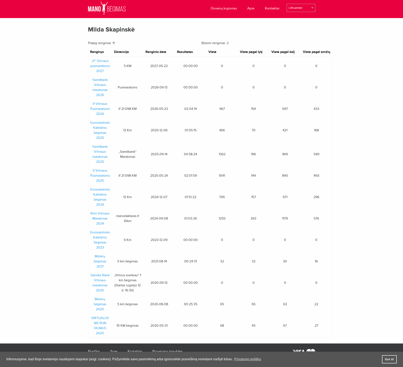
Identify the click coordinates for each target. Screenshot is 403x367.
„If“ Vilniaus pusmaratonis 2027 (100, 66)
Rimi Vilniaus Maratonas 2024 (100, 218)
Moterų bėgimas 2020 (100, 304)
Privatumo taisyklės (167, 351)
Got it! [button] (389, 359)
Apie (251, 8)
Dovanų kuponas (224, 8)
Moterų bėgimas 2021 (100, 261)
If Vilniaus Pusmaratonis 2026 (100, 109)
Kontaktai (272, 8)
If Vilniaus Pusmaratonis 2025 (100, 175)
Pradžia (94, 351)
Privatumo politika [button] (247, 359)
